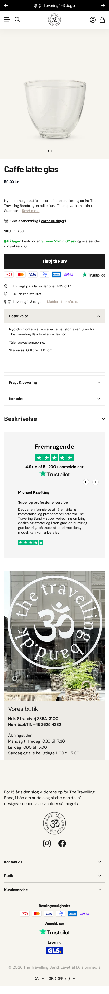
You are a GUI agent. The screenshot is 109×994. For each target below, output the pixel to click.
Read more (31, 210)
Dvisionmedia (88, 967)
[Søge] (17, 19)
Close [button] (54, 862)
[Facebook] (62, 843)
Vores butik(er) (53, 221)
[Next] (95, 482)
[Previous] (86, 482)
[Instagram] (47, 843)
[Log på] (93, 19)
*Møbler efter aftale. (61, 301)
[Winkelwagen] (102, 19)
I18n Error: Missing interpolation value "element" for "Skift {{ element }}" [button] (103, 419)
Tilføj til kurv (54, 261)
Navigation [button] (7, 19)
